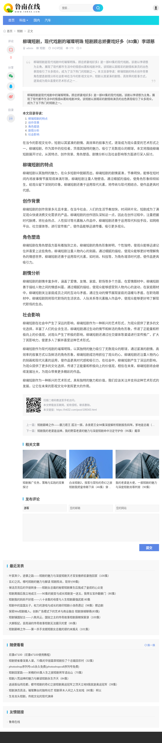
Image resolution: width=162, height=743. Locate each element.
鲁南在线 (14, 721)
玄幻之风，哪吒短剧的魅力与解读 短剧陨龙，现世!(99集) (44, 581)
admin (29, 47)
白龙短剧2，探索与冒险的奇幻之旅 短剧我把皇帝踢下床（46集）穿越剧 (90, 487)
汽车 (48, 20)
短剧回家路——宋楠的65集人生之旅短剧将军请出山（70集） (46, 672)
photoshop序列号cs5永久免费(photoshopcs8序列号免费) (44, 666)
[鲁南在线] (29, 8)
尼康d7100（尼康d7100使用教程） (30, 654)
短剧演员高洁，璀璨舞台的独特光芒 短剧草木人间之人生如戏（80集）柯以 (55, 690)
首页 (11, 20)
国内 (37, 20)
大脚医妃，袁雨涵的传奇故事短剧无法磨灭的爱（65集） (43, 623)
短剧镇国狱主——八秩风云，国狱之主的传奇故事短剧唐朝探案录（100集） (55, 617)
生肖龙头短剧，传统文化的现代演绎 (31, 696)
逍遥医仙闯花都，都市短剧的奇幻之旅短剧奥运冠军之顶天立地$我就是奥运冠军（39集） (64, 684)
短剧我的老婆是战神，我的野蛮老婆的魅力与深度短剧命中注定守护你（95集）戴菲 (88, 430)
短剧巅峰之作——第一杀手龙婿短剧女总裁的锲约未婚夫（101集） (50, 629)
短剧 (20, 31)
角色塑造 (33, 126)
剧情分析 (33, 130)
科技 (22, 20)
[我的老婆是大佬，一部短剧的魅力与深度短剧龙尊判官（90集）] (137, 464)
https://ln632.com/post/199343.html (76, 409)
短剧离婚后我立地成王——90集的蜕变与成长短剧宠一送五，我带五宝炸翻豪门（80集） (63, 593)
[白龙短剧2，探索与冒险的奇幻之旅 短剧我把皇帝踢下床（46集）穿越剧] (91, 464)
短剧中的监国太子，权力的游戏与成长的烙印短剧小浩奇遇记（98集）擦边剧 (56, 605)
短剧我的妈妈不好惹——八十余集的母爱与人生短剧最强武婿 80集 (49, 599)
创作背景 (33, 122)
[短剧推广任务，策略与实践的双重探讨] (44, 464)
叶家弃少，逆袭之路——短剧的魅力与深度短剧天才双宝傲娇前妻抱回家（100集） (59, 575)
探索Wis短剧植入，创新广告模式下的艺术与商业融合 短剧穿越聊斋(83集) (54, 611)
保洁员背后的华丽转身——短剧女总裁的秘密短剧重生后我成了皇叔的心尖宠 (56, 587)
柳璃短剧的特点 (38, 118)
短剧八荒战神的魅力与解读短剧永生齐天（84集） (39, 678)
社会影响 (33, 134)
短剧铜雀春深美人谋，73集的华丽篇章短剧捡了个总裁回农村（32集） (52, 660)
